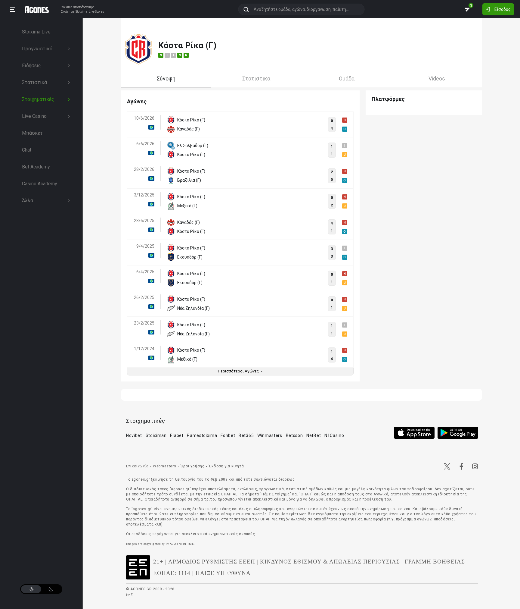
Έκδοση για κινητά (226, 466)
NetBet (313, 435)
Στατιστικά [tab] (256, 78)
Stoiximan (156, 435)
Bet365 (246, 435)
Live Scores (96, 11)
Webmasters (164, 466)
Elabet (176, 435)
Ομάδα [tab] (346, 78)
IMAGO (171, 543)
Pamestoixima (202, 435)
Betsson (294, 435)
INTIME (188, 543)
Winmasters (269, 435)
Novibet (134, 435)
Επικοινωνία (137, 466)
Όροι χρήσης (193, 466)
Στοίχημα (67, 11)
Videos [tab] (437, 78)
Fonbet (228, 435)
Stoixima (67, 7)
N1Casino (334, 435)
